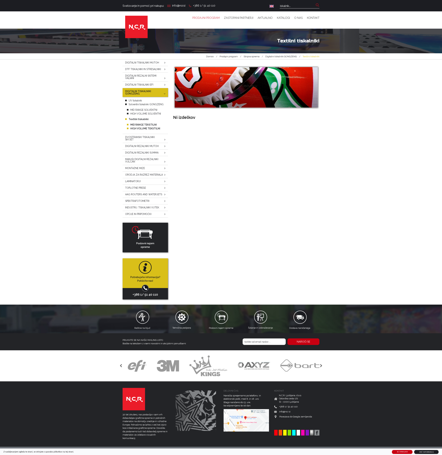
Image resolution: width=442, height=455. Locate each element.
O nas (298, 17)
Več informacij (426, 452)
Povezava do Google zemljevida (295, 416)
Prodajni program (206, 17)
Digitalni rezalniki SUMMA (141, 152)
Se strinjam (402, 452)
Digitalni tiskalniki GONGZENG (281, 56)
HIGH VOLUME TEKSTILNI (145, 128)
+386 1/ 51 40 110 (204, 5)
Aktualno (265, 17)
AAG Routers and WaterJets (143, 194)
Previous (120, 365)
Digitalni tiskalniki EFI (139, 84)
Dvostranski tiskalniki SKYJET (140, 138)
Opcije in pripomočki (138, 214)
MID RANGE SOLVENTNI (143, 110)
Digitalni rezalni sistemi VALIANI (140, 77)
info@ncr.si (178, 5)
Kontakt (313, 17)
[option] (137, 365)
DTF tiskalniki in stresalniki (143, 69)
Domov (210, 56)
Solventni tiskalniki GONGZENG (146, 104)
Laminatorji (133, 181)
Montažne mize (135, 168)
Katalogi (283, 17)
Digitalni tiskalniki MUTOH (142, 62)
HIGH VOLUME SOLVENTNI (145, 113)
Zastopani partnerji (238, 17)
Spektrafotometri (137, 201)
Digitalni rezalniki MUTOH (142, 146)
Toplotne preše (135, 187)
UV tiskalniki (135, 100)
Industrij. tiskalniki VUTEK (142, 207)
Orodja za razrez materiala (144, 174)
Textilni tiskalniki (139, 119)
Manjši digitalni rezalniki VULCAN (141, 160)
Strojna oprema (252, 56)
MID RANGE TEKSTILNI (143, 124)
